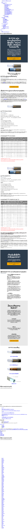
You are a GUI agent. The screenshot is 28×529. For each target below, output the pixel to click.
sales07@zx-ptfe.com (5, 422)
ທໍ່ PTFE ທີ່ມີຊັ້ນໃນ (7, 8)
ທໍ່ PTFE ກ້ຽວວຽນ (7, 14)
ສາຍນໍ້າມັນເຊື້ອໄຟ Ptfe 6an (14, 429)
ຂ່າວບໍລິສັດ (4, 25)
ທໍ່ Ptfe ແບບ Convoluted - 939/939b (4, 429)
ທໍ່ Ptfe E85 (21, 429)
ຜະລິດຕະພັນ (3, 17)
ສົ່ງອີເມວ (1, 431)
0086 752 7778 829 (6, 421)
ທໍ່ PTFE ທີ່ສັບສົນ (5, 19)
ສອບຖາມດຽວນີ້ (2, 424)
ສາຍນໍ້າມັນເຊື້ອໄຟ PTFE (8, 5)
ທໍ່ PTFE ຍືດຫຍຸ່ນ (7, 7)
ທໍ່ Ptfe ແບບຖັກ (6, 6)
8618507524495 (2, 434)
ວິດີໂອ (4, 27)
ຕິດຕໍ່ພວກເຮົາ (3, 28)
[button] (14, 58)
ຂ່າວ (2, 23)
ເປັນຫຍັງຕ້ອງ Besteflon (6, 26)
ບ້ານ (2, 2)
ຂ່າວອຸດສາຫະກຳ (5, 24)
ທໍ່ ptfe (18, 429)
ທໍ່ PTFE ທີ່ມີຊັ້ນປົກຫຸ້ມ (5, 20)
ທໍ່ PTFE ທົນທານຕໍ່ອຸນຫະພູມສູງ (8, 4)
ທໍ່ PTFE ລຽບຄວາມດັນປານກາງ (8, 11)
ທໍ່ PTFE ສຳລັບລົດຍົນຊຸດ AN (8, 13)
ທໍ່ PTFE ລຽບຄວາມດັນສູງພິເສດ (8, 12)
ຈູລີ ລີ (1, 432)
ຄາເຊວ (1, 433)
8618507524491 (2, 435)
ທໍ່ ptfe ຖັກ (10, 429)
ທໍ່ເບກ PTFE (4, 22)
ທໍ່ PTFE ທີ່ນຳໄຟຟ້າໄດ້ (7, 10)
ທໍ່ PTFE (4, 3)
